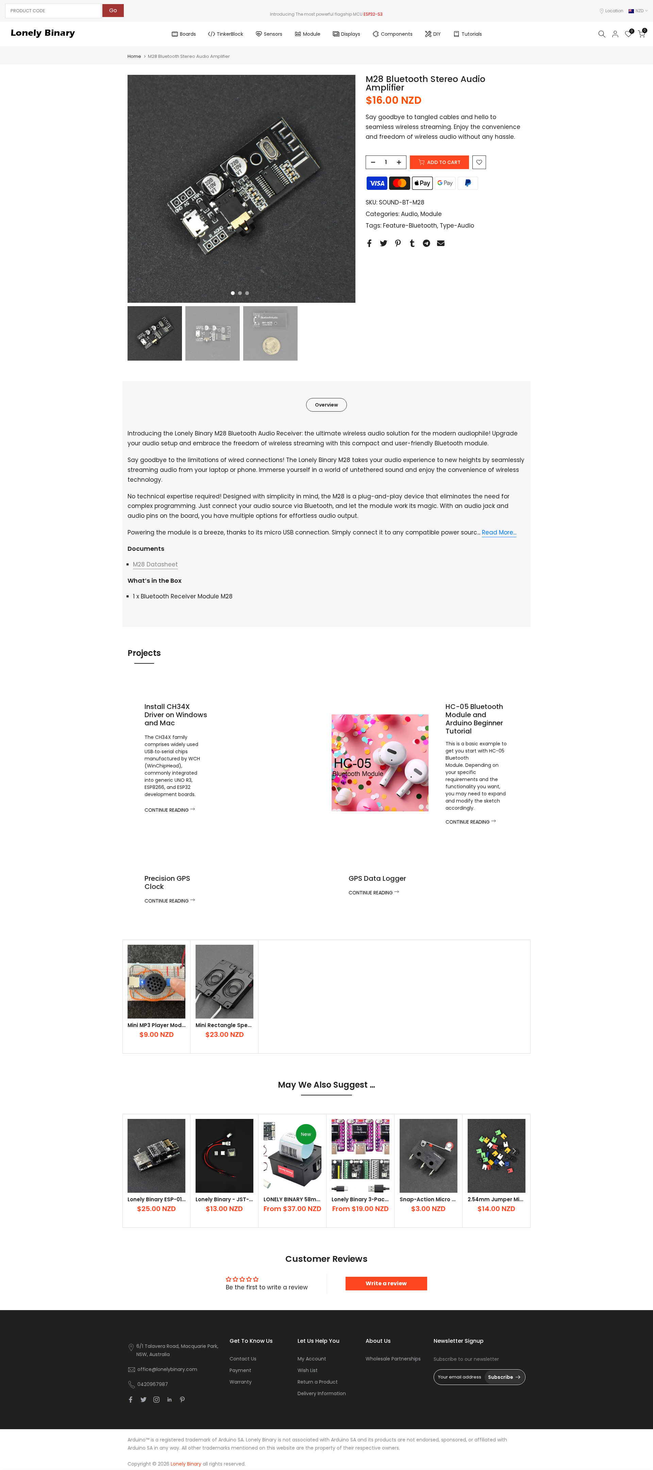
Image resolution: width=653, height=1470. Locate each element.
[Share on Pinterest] (398, 243)
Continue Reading (167, 810)
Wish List (308, 1370)
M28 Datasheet (155, 564)
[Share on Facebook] (369, 243)
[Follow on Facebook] (131, 1399)
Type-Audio (457, 225)
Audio (409, 214)
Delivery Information (322, 1393)
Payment (240, 1370)
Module (311, 34)
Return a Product (318, 1381)
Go (113, 10)
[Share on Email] (441, 243)
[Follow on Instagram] (156, 1399)
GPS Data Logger (377, 878)
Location (614, 11)
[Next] (513, 1151)
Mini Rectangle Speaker (228, 1025)
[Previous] (139, 1151)
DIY (437, 34)
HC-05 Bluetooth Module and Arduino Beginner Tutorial (474, 719)
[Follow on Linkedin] (169, 1399)
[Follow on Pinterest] (182, 1399)
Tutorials (472, 34)
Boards (188, 34)
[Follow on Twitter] (143, 1399)
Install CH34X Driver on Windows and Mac (176, 715)
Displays (350, 34)
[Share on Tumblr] (412, 243)
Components (397, 34)
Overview (326, 404)
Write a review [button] (386, 1283)
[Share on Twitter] (383, 243)
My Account (312, 1358)
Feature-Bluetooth (410, 225)
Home (134, 56)
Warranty (241, 1381)
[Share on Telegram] (426, 243)
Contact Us (243, 1358)
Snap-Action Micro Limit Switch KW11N (450, 1199)
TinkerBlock (230, 34)
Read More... (499, 532)
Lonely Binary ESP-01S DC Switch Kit (175, 1199)
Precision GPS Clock (167, 882)
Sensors (273, 34)
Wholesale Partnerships (393, 1358)
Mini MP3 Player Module (159, 1025)
